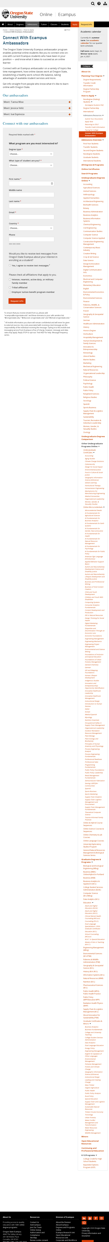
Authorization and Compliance (37, 1233)
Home (5, 30)
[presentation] (98, 3)
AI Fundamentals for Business (92, 519)
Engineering (94, 639)
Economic (93, 636)
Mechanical (92, 366)
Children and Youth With (94, 598)
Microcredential (93, 510)
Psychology (87, 383)
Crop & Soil (91, 257)
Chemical (91, 224)
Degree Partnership (91, 90)
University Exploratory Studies (92, 845)
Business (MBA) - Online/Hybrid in (93, 873)
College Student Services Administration (93, 888)
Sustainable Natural (92, 1108)
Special (91, 1099)
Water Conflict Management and (91, 1122)
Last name (14, 201)
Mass (89, 1085)
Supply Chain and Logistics (95, 1103)
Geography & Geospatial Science (93, 966)
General (91, 665)
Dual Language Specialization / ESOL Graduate (92, 926)
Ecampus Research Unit (65, 1232)
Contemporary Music (91, 248)
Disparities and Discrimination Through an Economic (94, 630)
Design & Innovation (91, 265)
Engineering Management (93, 948)
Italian (87, 709)
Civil (89, 228)
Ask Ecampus (35, 1225)
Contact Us (34, 1222)
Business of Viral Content (94, 588)
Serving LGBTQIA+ (91, 784)
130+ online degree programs (13, 1226)
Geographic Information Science (93, 478)
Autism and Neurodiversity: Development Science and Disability (95, 569)
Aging (90, 458)
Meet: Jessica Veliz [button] (14, 108)
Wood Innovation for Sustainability (91, 1016)
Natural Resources (93, 978)
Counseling (91, 921)
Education (87, 902)
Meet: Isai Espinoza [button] (14, 114)
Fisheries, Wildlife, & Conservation (92, 306)
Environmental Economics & (93, 293)
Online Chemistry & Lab (92, 836)
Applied (91, 198)
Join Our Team (36, 1227)
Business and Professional (94, 583)
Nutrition (92, 720)
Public (88, 387)
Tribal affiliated (19, 287)
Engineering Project (92, 645)
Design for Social (93, 467)
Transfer (90, 147)
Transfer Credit (89, 84)
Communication (92, 231)
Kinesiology (88, 353)
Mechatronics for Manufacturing (95, 492)
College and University (93, 1033)
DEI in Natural (94, 615)
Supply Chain (93, 797)
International (88, 111)
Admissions (32, 24)
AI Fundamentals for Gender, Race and (94, 529)
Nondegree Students (94, 105)
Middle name (15, 190)
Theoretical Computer (93, 813)
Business (93, 211)
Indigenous (92, 680)
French (86, 311)
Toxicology (89, 1115)
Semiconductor (95, 781)
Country (13, 223)
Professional (93, 759)
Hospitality (93, 337)
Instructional (92, 701)
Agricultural (91, 187)
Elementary (92, 285)
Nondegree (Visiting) (91, 100)
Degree (92, 79)
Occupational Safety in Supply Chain (95, 724)
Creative (89, 253)
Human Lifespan (91, 676)
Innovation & (90, 348)
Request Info (86, 24)
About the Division (63, 1222)
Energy (90, 1048)
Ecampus (67, 14)
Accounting (87, 184)
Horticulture (88, 334)
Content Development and (94, 611)
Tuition (44, 24)
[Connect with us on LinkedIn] (84, 1218)
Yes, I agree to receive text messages (30, 265)
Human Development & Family (92, 342)
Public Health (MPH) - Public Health (92, 992)
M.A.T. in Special (95, 939)
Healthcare (93, 323)
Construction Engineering (93, 242)
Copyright (86, 1228)
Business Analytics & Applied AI (91, 882)
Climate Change (94, 461)
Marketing (87, 363)
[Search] (93, 3)
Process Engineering (92, 750)
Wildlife (92, 1133)
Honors (89, 330)
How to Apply (29, 30)
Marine (89, 359)
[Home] (3, 25)
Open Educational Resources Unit (63, 1236)
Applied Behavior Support (94, 563)
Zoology (86, 432)
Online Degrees (16, 30)
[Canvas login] (84, 1225)
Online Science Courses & (93, 830)
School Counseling (91, 935)
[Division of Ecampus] (105, 3)
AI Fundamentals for (92, 534)
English (86, 288)
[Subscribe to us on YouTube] (90, 1218)
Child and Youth (91, 593)
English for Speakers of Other (93, 1055)
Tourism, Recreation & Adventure (92, 421)
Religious (90, 397)
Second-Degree (93, 150)
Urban (90, 1117)
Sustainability (88, 417)
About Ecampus (62, 1225)
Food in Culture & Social (94, 473)
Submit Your (94, 119)
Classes (54, 24)
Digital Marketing (91, 624)
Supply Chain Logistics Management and (93, 801)
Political (89, 380)
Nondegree (91, 154)
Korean (87, 712)
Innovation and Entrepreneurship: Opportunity (94, 685)
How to (87, 95)
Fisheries (93, 1064)
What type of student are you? (24, 160)
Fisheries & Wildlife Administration (91, 960)
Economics (87, 276)
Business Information (91, 219)
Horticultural (92, 485)
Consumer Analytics (92, 606)
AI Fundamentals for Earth (94, 524)
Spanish (86, 404)
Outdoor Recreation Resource (93, 732)
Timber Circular (94, 1112)
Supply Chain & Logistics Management (93, 1010)
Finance (86, 301)
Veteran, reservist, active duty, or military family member (33, 281)
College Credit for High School (92, 1160)
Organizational (94, 373)
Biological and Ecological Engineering (93, 867)
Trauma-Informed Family (94, 818)
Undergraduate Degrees (93, 179)
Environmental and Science (95, 650)
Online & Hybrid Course (92, 824)
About (10, 24)
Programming (90, 766)
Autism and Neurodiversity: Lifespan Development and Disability (95, 576)
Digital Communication (92, 271)
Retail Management (92, 776)
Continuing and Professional (92, 1149)
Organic (92, 1088)
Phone (12, 234)
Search (89, 173)
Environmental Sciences (92, 954)
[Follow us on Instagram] (102, 1218)
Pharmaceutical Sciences (93, 986)
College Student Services (94, 1038)
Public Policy (94, 770)
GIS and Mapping (91, 671)
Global (91, 483)
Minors (84, 1136)
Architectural (93, 201)
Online (46, 14)
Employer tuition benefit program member (33, 292)
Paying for (91, 130)
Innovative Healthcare (93, 692)
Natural (90, 370)
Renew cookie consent (39, 1240)
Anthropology (89, 194)
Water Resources (91, 1129)
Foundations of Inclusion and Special (94, 655)
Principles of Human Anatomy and (94, 745)
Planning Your (91, 76)
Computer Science (94, 238)
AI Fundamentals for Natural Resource (92, 541)
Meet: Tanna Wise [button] (14, 102)
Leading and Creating (92, 1081)
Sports (89, 407)
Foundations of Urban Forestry (93, 660)
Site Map (33, 1237)
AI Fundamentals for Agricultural (92, 514)
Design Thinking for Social (94, 619)
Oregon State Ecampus (12, 1231)
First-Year (90, 143)
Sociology (87, 400)
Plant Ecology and (91, 740)
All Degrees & (92, 165)
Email (11, 212)
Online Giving (35, 1230)
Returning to (91, 124)
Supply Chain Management (95, 808)
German (86, 320)
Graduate (90, 157)
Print (68, 30)
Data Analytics (91, 899)
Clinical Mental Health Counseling (93, 917)
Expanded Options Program (90, 1166)
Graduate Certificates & (92, 1022)
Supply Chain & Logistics (93, 412)
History (86, 327)
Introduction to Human (93, 705)
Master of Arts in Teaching (94, 943)
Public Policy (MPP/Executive (91, 998)
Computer (90, 235)
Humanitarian (94, 488)
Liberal (89, 356)
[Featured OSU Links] (98, 3)
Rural (89, 1096)
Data (88, 260)
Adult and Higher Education (91, 907)
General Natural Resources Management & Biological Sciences (94, 853)
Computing (92, 602)
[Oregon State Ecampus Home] (55, 14)
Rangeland (91, 394)
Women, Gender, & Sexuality (91, 427)
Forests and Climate (92, 1068)
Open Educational (90, 1142)
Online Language (93, 841)
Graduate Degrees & (91, 860)
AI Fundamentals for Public (95, 552)
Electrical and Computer (93, 280)
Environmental (92, 298)
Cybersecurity (90, 464)
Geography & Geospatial (93, 315)
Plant (90, 736)
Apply (89, 121)
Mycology (88, 717)
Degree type (15, 149)
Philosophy (87, 377)
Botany (86, 208)
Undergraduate (89, 451)
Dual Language (94, 1045)
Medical (92, 496)
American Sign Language (94, 557)
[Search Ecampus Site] (93, 3)
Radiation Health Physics (93, 1004)
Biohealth (90, 205)
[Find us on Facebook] (96, 1218)
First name (14, 179)
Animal (89, 191)
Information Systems (93, 975)
